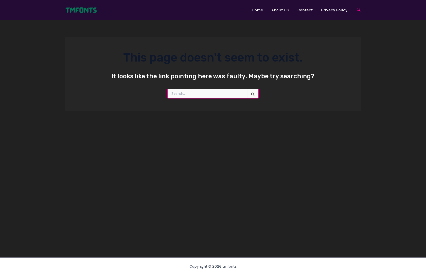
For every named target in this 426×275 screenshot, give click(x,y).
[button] (358, 10)
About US (280, 9)
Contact (305, 9)
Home (257, 9)
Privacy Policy (334, 9)
